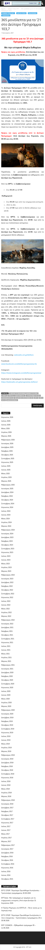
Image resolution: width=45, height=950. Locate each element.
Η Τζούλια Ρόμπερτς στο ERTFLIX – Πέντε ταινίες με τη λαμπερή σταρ (21, 909)
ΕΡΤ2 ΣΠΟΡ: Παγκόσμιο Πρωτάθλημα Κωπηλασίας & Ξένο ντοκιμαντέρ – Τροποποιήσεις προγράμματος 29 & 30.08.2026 (21, 917)
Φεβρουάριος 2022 (8, 620)
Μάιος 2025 (5, 473)
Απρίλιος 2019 (6, 748)
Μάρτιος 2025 (6, 481)
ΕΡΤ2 (41, 398)
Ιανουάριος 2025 (7, 489)
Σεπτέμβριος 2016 (7, 864)
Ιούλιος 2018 (5, 781)
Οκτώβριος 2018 (7, 770)
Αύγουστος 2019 (7, 733)
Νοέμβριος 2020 (7, 676)
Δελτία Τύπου (21, 13)
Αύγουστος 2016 (7, 868)
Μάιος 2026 (5, 428)
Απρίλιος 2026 (6, 432)
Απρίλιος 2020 (6, 702)
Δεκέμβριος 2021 (7, 627)
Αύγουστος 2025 (7, 462)
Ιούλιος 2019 (5, 736)
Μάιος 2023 (5, 564)
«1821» (4, 395)
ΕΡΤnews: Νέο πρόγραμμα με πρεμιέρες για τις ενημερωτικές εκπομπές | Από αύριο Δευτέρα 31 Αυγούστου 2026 (18, 900)
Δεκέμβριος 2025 (7, 447)
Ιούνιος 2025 (5, 470)
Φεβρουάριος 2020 (8, 710)
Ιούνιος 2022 (5, 605)
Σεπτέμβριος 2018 (7, 774)
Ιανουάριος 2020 (7, 714)
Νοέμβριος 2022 (7, 586)
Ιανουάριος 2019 (7, 759)
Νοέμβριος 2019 (7, 721)
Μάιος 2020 (5, 699)
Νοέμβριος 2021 (7, 631)
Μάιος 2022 (5, 609)
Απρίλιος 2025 (6, 477)
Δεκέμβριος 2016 (7, 853)
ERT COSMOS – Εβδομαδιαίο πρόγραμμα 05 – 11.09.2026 (18, 926)
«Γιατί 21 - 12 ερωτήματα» (16, 395)
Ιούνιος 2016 (5, 875)
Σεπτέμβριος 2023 (7, 549)
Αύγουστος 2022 (7, 597)
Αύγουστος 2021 (7, 642)
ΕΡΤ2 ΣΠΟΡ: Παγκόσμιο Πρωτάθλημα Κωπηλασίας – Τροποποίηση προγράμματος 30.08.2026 (20, 892)
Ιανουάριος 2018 (7, 804)
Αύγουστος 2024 (7, 507)
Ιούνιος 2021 (5, 650)
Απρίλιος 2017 (6, 838)
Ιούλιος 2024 (5, 511)
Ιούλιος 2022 (5, 601)
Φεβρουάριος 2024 (8, 530)
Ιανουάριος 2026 (7, 443)
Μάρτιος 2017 (6, 841)
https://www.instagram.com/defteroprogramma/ (21, 373)
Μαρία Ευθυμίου (12, 400)
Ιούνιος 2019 (5, 740)
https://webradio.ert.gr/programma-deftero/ (19, 382)
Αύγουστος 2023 (7, 552)
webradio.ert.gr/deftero (24, 355)
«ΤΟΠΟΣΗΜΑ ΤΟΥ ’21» (33, 395)
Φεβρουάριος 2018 (8, 800)
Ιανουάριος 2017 (7, 849)
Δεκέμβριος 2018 (7, 763)
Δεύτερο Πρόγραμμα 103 (24, 398)
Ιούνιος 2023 (5, 560)
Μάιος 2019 (5, 744)
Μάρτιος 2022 (6, 616)
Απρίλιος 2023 (6, 567)
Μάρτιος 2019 (6, 751)
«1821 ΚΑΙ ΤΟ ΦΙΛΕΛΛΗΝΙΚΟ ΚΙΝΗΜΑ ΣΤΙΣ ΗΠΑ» (24, 393)
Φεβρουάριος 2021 (8, 665)
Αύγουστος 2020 (7, 687)
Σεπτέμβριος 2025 (7, 458)
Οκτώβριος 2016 (7, 860)
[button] (41, 3)
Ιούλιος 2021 (5, 646)
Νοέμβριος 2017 (7, 811)
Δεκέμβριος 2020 (7, 672)
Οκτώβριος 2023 (7, 545)
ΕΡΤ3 (3, 400)
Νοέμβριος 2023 (7, 541)
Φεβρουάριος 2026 (8, 440)
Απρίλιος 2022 (6, 612)
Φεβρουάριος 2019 (8, 755)
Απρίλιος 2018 (6, 793)
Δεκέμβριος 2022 (7, 582)
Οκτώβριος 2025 (7, 455)
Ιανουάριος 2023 (7, 579)
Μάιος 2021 (5, 654)
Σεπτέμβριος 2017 (7, 819)
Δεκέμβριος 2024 (7, 492)
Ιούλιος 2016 (5, 871)
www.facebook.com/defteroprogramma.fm (19, 364)
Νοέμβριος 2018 (7, 766)
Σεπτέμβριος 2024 (7, 504)
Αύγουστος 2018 (7, 778)
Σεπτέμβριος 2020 (7, 684)
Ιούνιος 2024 (5, 515)
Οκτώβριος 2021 (7, 635)
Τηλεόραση (6, 15)
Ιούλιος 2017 (5, 826)
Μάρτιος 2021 (6, 661)
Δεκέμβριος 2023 (7, 537)
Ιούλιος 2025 (5, 466)
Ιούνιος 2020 (5, 695)
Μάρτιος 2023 (6, 571)
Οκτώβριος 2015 (7, 879)
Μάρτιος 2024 (6, 526)
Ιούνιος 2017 (5, 830)
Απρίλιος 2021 (6, 657)
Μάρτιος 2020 (6, 706)
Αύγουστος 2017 (7, 823)
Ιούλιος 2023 (5, 556)
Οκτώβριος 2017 (7, 815)
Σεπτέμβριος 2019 (7, 729)
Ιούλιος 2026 (5, 421)
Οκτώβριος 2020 (7, 680)
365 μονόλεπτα (7, 398)
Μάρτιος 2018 (6, 796)
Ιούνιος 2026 (5, 425)
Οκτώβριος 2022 (7, 590)
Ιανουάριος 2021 (7, 669)
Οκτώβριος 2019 (7, 725)
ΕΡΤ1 (36, 398)
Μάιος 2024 (5, 519)
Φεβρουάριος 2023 (8, 575)
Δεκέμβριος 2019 (7, 718)
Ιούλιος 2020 (5, 691)
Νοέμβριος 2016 (7, 856)
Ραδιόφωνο (32, 13)
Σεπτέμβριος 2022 (7, 594)
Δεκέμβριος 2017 (7, 808)
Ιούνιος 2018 (5, 785)
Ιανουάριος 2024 (7, 534)
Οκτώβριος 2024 (7, 500)
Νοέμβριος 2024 (7, 496)
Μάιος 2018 (5, 789)
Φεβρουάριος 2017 (8, 845)
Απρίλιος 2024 (6, 522)
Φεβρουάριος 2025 (8, 485)
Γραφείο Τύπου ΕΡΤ (8, 13)
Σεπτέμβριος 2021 (7, 639)
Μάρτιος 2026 (6, 436)
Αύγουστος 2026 (7, 417)
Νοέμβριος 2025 (7, 451)
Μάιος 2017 (5, 834)
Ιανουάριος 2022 (7, 624)
